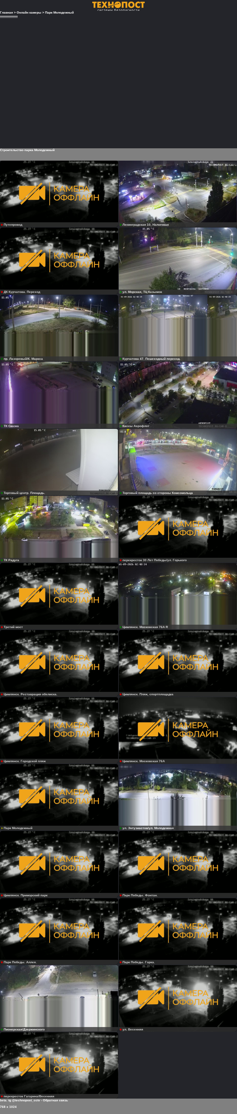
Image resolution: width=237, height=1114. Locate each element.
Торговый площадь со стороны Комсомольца (158, 493)
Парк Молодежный (18, 828)
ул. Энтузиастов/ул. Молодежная (148, 828)
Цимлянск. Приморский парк (26, 895)
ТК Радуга (11, 560)
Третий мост (13, 627)
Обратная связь (55, 1100)
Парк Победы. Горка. (139, 962)
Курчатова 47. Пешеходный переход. (152, 358)
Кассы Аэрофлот (136, 426)
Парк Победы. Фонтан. (140, 895)
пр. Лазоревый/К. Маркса (23, 358)
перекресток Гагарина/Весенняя (29, 1096)
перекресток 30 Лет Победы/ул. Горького (155, 560)
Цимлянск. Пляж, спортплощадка (148, 694)
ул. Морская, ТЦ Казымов (142, 292)
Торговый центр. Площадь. (24, 493)
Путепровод (13, 224)
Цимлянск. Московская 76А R (145, 627)
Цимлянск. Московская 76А (144, 761)
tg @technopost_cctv (24, 1100)
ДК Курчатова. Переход (22, 292)
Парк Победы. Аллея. (20, 962)
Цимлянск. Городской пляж (25, 761)
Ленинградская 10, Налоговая (146, 224)
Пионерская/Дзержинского (24, 1029)
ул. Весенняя (133, 1029)
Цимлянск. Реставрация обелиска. (30, 694)
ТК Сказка (11, 426)
